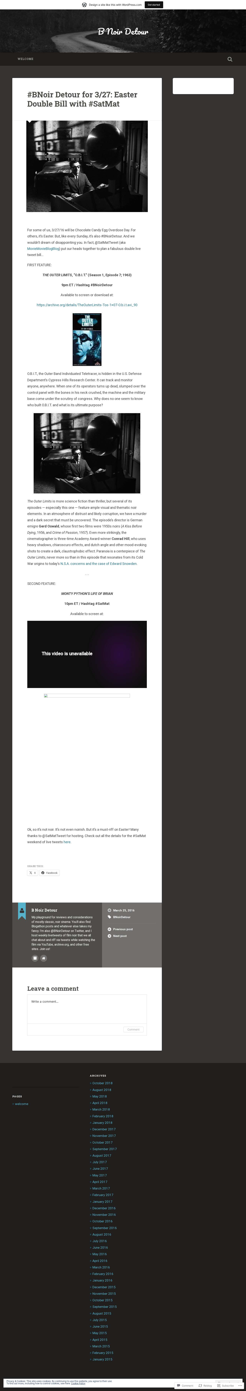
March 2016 (101, 1267)
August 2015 (101, 1313)
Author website (43, 958)
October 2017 (102, 1142)
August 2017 (101, 1155)
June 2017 (100, 1168)
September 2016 (104, 1228)
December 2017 (104, 1129)
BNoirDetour (121, 917)
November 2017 (104, 1136)
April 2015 (99, 1340)
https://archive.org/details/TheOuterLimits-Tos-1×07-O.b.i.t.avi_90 (87, 305)
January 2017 (102, 1202)
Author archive (35, 958)
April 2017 (99, 1182)
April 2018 (99, 1103)
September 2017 (104, 1149)
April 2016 (99, 1261)
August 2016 (101, 1234)
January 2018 (102, 1123)
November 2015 (104, 1294)
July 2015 (99, 1320)
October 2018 (102, 1083)
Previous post (123, 929)
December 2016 (104, 1208)
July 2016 (99, 1241)
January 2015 (102, 1359)
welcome (25, 59)
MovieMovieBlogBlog (43, 249)
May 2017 (99, 1175)
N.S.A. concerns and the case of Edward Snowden (99, 564)
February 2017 (102, 1195)
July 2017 (99, 1162)
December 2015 (104, 1287)
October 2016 (102, 1221)
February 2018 (102, 1116)
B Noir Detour (123, 31)
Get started (154, 4)
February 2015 (102, 1353)
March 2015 (101, 1346)
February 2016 (102, 1274)
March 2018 (101, 1109)
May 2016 (99, 1254)
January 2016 (102, 1280)
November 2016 (104, 1215)
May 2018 (99, 1096)
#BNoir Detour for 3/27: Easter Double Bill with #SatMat (82, 99)
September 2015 (104, 1307)
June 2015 (100, 1326)
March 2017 (101, 1188)
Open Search (230, 59)
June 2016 (100, 1247)
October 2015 (102, 1300)
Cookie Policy (78, 1383)
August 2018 (101, 1090)
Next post (120, 936)
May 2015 (99, 1333)
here (67, 842)
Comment (133, 1029)
